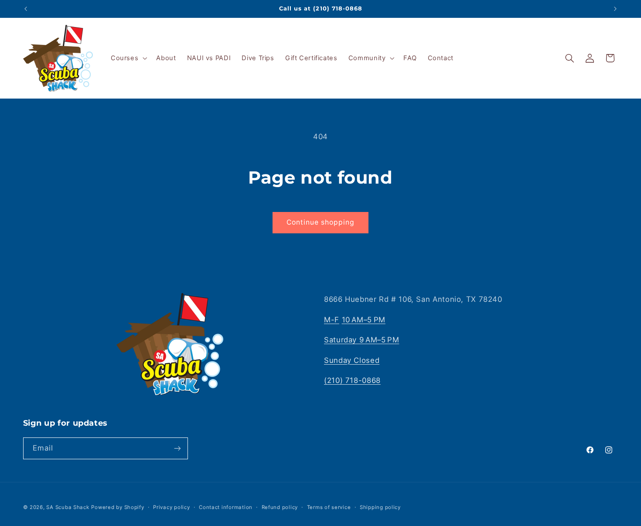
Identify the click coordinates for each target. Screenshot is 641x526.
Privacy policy (171, 507)
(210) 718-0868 (352, 380)
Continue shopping (320, 222)
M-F (331, 319)
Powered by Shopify (117, 507)
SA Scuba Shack (67, 507)
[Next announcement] (615, 8)
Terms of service (329, 507)
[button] (127, 58)
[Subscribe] (177, 448)
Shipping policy (380, 507)
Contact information (225, 507)
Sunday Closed (351, 360)
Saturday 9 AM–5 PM (361, 339)
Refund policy (280, 507)
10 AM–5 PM (363, 319)
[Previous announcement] (25, 8)
